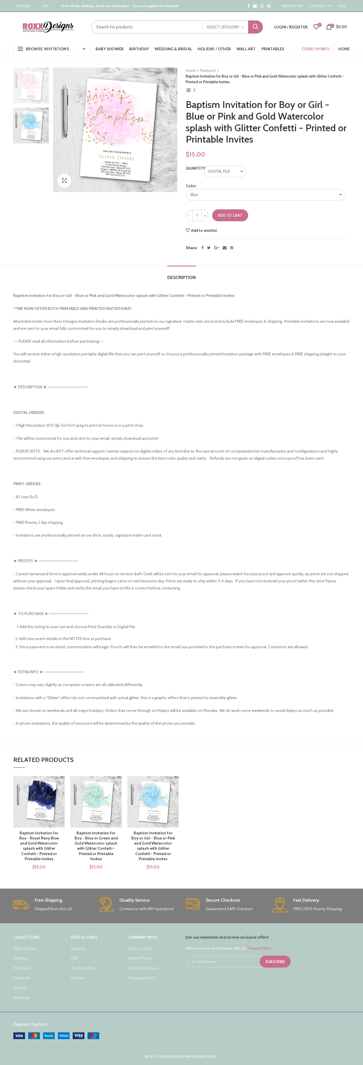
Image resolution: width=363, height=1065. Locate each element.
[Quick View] (60, 811)
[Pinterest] (231, 247)
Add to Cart (230, 215)
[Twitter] (208, 247)
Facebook (248, 6)
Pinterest (268, 6)
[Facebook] (202, 247)
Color (191, 185)
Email (255, 6)
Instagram (262, 6)
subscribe (275, 961)
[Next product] (194, 90)
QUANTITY (192, 168)
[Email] (224, 247)
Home (191, 70)
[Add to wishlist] (60, 785)
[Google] (216, 247)
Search (255, 27)
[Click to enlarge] (64, 181)
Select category (223, 27)
